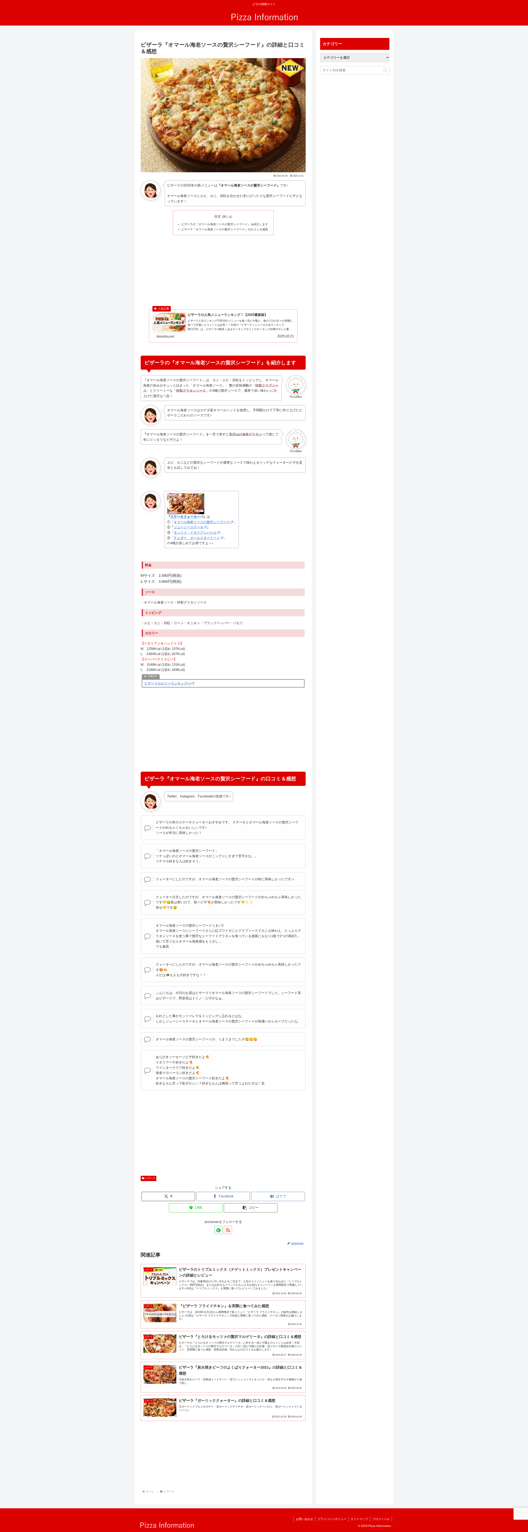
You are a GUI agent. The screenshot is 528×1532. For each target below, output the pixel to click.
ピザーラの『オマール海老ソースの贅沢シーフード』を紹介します (224, 224)
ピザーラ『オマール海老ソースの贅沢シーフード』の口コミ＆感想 (224, 229)
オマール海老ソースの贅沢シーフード (202, 522)
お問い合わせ (304, 1519)
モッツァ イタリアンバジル (195, 532)
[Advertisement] (223, 267)
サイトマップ (359, 1519)
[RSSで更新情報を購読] (228, 1230)
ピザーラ (150, 1178)
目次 (217, 216)
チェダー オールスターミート (197, 538)
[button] (250, 1207)
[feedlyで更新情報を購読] (218, 1230)
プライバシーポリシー (331, 1519)
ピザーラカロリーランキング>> (167, 683)
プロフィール (381, 1519)
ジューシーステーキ (188, 527)
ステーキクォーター (185, 516)
